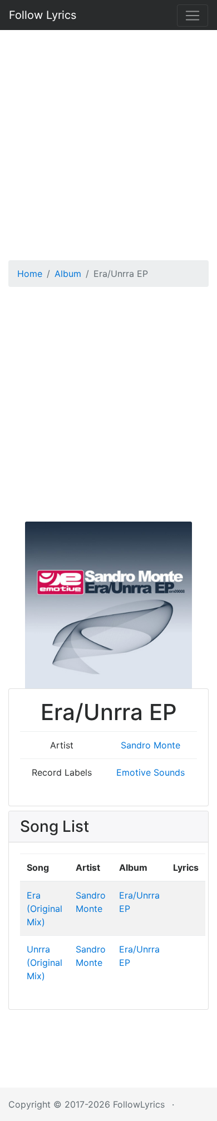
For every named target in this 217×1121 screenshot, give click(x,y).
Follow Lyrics (42, 15)
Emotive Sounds (150, 772)
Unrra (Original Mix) (44, 962)
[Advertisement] (108, 141)
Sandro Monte (150, 745)
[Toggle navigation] (192, 15)
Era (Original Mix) (44, 908)
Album (68, 273)
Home (29, 273)
